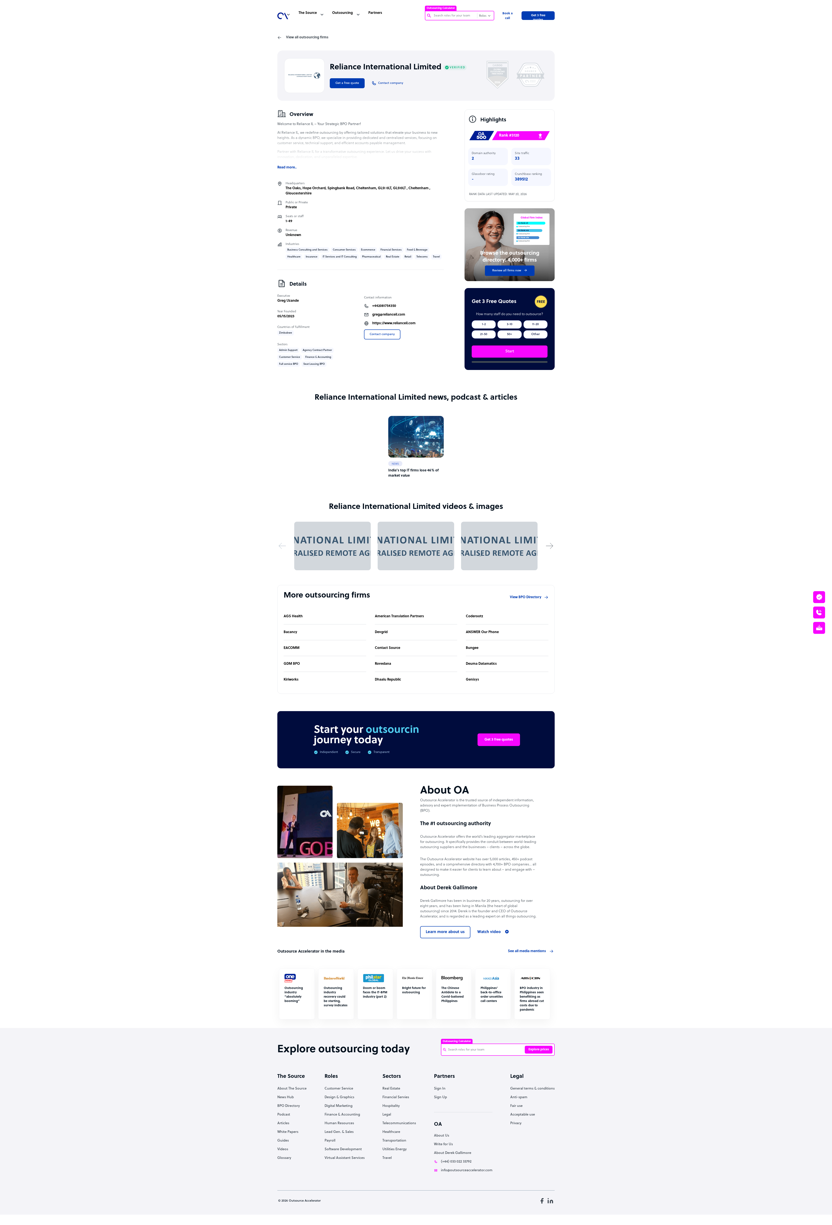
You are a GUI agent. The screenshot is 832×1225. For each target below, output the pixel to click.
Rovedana (383, 664)
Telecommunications (399, 1123)
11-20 (535, 324)
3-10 (509, 324)
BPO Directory (288, 1106)
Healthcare (391, 1132)
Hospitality (391, 1106)
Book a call (507, 16)
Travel (387, 1158)
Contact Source (387, 648)
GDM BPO (292, 664)
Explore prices (538, 1049)
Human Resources (339, 1123)
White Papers (287, 1132)
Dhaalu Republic (388, 680)
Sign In (439, 1089)
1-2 (484, 324)
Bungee (472, 648)
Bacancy (290, 632)
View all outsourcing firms (307, 37)
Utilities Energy (394, 1149)
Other (535, 334)
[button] (282, 546)
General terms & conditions (532, 1089)
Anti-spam (518, 1097)
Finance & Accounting (342, 1115)
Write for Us (443, 1144)
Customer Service (339, 1089)
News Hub (285, 1097)
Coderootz (474, 616)
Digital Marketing (339, 1106)
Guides (283, 1141)
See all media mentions (527, 951)
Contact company (382, 334)
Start (509, 351)
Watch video (489, 932)
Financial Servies (395, 1097)
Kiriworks (291, 680)
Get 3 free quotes (538, 17)
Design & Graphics (339, 1097)
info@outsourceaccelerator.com (466, 1170)
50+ (509, 334)
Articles (283, 1123)
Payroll (330, 1141)
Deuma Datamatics (481, 664)
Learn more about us (445, 932)
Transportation (394, 1141)
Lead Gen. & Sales (339, 1132)
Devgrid (381, 632)
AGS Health (293, 616)
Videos (282, 1149)
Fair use (516, 1106)
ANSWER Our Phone (482, 632)
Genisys (472, 680)
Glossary (284, 1158)
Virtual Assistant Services (345, 1158)
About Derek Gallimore (452, 1153)
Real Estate (391, 1089)
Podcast (283, 1115)
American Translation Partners (399, 616)
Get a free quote (347, 83)
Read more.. (287, 167)
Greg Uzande (288, 301)
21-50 (483, 334)
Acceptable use (522, 1115)
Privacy (516, 1123)
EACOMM (291, 648)
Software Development (343, 1149)
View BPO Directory (525, 597)
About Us (441, 1136)
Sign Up (440, 1097)
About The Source (292, 1089)
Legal (386, 1115)
